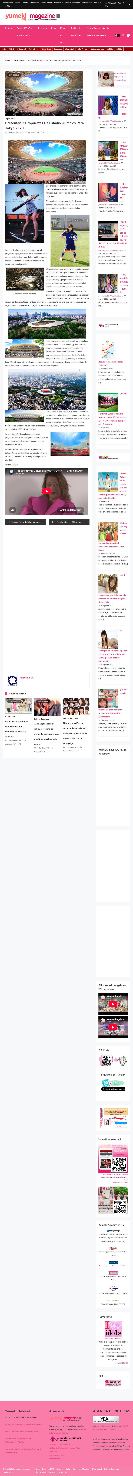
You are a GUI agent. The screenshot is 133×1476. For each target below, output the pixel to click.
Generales (58, 49)
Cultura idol (34, 3)
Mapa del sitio (62, 35)
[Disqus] (47, 560)
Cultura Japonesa (72, 3)
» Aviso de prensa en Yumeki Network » (115, 1174)
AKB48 (17, 3)
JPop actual (58, 3)
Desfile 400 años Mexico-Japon (24, 32)
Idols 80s (97, 3)
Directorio (42, 28)
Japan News (8, 3)
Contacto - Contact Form (60, 1444)
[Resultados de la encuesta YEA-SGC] (108, 350)
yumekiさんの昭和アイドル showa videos (120, 76)
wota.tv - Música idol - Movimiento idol (21, 1431)
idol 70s (110, 49)
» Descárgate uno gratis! (120, 1182)
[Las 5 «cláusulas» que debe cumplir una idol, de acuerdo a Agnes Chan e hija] (108, 583)
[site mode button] (117, 35)
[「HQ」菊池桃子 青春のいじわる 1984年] (108, 151)
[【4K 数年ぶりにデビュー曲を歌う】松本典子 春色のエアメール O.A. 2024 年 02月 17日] (108, 231)
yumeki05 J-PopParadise (111, 121)
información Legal (57, 1455)
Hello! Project (46, 3)
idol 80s (119, 49)
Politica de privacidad (76, 32)
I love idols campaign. (113, 1338)
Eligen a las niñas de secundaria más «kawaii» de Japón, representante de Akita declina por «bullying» (75, 733)
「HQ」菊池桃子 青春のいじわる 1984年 (125, 149)
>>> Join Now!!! (121, 1363)
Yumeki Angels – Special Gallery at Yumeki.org (98, 32)
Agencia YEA (33, 133)
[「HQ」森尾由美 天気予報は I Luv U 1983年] (108, 105)
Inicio (53, 28)
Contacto (9, 28)
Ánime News (87, 3)
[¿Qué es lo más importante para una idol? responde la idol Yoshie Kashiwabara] (108, 698)
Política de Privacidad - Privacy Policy (65, 1448)
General (25, 3)
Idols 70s (6, 6)
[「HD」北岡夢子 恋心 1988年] (108, 192)
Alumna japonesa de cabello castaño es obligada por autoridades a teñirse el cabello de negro (46, 734)
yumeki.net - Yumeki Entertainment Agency (23, 1424)
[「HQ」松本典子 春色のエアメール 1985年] (108, 283)
